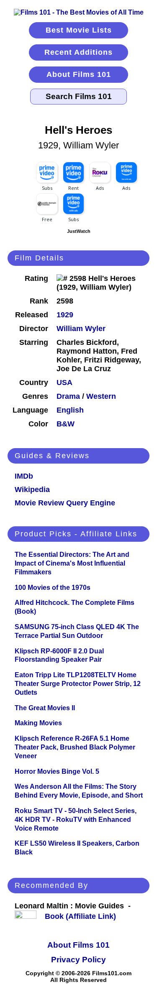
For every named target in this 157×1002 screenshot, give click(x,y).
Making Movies (38, 723)
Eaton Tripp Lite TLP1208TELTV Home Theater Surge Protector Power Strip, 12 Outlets (78, 683)
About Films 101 (78, 74)
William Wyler (81, 328)
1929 (65, 315)
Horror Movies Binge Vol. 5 (57, 771)
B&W (66, 424)
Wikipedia (32, 489)
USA (64, 382)
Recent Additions (78, 52)
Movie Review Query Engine (65, 503)
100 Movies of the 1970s (52, 587)
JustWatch (78, 231)
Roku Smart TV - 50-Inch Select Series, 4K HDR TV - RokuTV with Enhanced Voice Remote (75, 819)
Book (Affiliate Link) (80, 916)
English (70, 410)
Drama (68, 396)
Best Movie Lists (79, 30)
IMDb (24, 476)
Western (101, 396)
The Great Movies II (45, 707)
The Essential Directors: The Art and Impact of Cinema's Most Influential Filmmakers (72, 563)
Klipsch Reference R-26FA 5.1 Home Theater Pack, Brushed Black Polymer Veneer (75, 747)
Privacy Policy (78, 959)
